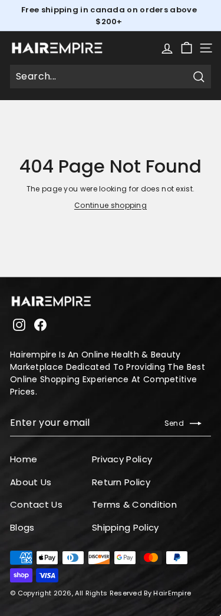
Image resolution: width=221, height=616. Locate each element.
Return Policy (121, 482)
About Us (30, 482)
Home (23, 459)
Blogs (22, 527)
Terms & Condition (134, 504)
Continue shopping (110, 205)
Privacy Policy (122, 459)
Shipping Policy (125, 527)
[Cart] (186, 48)
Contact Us (36, 504)
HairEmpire (172, 593)
